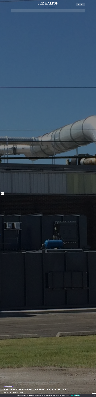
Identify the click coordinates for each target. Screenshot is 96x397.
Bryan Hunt (6, 392)
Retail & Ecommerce (43, 10)
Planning (23, 10)
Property (53, 10)
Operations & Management (32, 10)
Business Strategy (8, 386)
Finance (19, 10)
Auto (49, 10)
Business (13, 10)
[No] (94, 395)
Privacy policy (76, 395)
